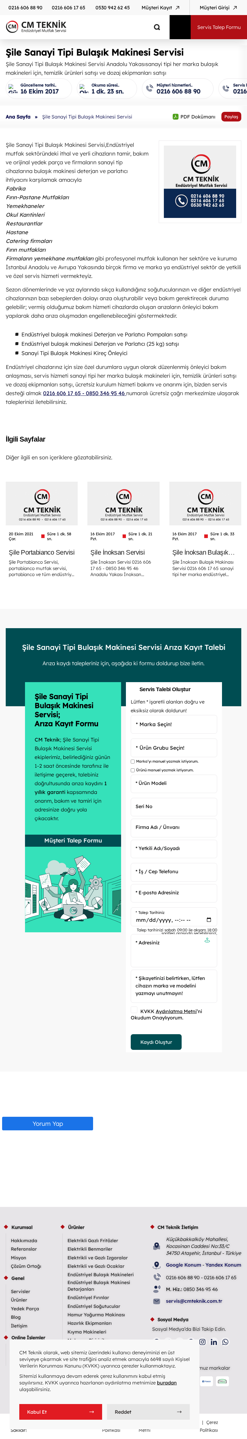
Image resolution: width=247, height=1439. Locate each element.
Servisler (20, 1291)
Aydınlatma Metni (176, 1011)
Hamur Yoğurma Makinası (96, 1315)
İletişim (19, 1326)
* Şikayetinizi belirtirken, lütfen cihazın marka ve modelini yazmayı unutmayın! (170, 985)
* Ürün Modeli (151, 783)
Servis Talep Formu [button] (219, 27)
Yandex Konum (223, 1265)
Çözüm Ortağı (26, 1266)
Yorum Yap (48, 1123)
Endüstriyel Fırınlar (88, 1297)
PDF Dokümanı (193, 116)
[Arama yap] (152, 27)
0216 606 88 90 (25, 8)
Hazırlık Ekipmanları (89, 1323)
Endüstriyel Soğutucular (93, 1306)
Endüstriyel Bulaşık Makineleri (100, 1274)
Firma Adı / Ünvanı (158, 827)
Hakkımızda (24, 1240)
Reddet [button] (123, 1412)
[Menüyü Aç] (180, 27)
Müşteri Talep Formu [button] (73, 840)
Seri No (144, 806)
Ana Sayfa (18, 117)
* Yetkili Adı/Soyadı (158, 848)
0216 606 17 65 (68, 8)
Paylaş (231, 116)
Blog (16, 1317)
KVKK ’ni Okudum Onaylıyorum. (166, 1014)
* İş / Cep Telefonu (157, 871)
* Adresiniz (148, 943)
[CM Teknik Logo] (80, 26)
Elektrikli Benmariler (89, 1249)
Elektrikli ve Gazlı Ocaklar (95, 1266)
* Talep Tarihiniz (150, 912)
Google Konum (183, 1265)
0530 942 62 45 (112, 8)
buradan (167, 1383)
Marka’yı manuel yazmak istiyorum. (167, 761)
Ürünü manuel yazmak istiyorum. (165, 770)
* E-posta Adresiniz (157, 892)
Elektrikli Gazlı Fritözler (92, 1240)
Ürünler (19, 1300)
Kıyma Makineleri (86, 1332)
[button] (207, 940)
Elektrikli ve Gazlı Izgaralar (97, 1258)
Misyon (18, 1258)
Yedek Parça (25, 1308)
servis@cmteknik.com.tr (194, 1301)
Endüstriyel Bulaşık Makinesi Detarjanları (98, 1286)
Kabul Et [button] (37, 1412)
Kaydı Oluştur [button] (156, 1042)
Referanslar (24, 1249)
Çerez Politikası (209, 1426)
